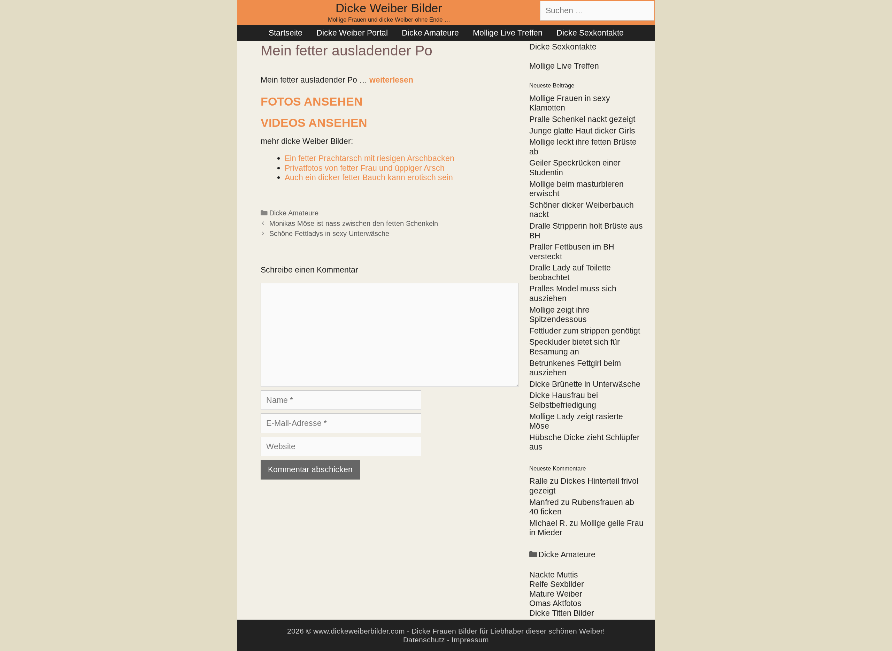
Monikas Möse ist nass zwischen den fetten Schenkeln (353, 223)
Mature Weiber (555, 593)
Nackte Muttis (553, 574)
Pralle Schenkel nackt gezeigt (582, 119)
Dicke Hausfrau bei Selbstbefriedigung (563, 400)
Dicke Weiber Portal (352, 32)
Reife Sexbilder (556, 584)
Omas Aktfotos (555, 603)
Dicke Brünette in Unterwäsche (584, 384)
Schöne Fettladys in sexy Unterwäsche (329, 233)
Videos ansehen (314, 122)
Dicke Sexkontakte (590, 32)
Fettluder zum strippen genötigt (584, 330)
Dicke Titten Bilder (561, 613)
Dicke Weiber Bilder (389, 8)
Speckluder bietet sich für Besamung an (574, 346)
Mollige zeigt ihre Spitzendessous (559, 314)
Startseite (285, 32)
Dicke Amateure (430, 32)
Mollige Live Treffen (508, 32)
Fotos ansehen (312, 101)
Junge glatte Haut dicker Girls (582, 130)
